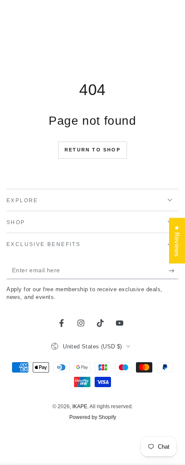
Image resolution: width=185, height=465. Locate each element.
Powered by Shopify (92, 417)
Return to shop (92, 149)
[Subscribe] (174, 270)
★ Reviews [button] (177, 240)
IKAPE (79, 406)
